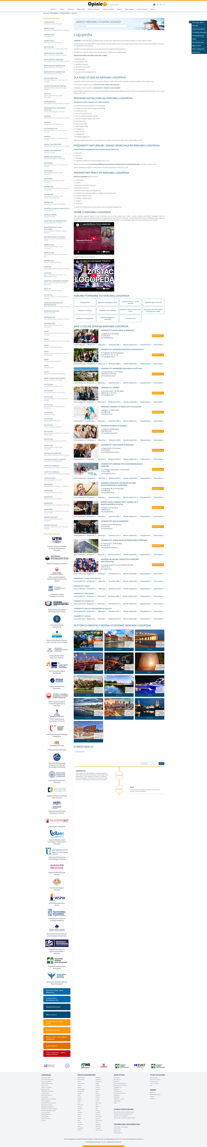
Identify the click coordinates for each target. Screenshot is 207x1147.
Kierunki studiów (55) (129, 535)
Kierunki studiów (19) (130, 459)
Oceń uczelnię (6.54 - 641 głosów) (84, 497)
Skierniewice (99, 1116)
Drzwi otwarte (158, 345)
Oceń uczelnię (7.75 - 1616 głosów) (84, 581)
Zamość (80, 1130)
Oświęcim (80, 1108)
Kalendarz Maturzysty (46, 1083)
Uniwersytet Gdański (110, 387)
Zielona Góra (99, 1130)
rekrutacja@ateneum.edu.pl (109, 433)
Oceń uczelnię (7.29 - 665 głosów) (84, 383)
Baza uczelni (81, 9)
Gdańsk (80, 1085)
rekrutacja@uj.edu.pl (107, 338)
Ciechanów (98, 1081)
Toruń (97, 1122)
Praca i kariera (129, 9)
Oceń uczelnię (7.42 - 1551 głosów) (84, 364)
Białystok (98, 1077)
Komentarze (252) (114, 516)
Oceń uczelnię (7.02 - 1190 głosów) (84, 478)
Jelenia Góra (81, 1091)
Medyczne (116, 1081)
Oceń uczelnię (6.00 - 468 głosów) (84, 619)
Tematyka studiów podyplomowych (123, 1114)
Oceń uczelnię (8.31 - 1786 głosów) (84, 345)
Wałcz (79, 1126)
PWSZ (115, 1103)
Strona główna (54, 13)
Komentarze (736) (114, 589)
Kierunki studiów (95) (130, 402)
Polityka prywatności (155, 1094)
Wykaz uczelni (196, 45)
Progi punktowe (145, 345)
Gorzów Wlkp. (81, 1089)
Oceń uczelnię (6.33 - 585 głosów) (84, 516)
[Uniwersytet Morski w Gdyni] (116, 1065)
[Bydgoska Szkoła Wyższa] (80, 1065)
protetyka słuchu (130, 318)
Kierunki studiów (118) (130, 596)
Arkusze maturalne (46, 1081)
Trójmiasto (80, 1124)
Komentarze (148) (114, 421)
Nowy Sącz (98, 1103)
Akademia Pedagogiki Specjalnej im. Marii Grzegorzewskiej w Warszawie (118, 484)
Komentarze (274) (114, 619)
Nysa (97, 1105)
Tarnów (79, 1122)
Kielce (97, 1093)
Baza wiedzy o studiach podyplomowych (124, 1118)
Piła (97, 1108)
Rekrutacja (101, 345)
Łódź (79, 1103)
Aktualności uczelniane (53, 1030)
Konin (79, 1095)
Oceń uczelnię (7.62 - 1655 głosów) (84, 589)
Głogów (80, 1087)
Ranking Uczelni (45, 1089)
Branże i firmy (117, 1129)
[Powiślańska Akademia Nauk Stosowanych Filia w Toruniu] (62, 1066)
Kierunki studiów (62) (130, 364)
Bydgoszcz (98, 1079)
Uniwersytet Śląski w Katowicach (87, 578)
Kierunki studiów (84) (130, 554)
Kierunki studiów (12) (130, 440)
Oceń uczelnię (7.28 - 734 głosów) (84, 402)
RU (164, 5)
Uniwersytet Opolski (82, 616)
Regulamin (152, 1092)
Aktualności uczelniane (47, 1091)
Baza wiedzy (117, 1131)
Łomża (97, 1101)
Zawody (119, 9)
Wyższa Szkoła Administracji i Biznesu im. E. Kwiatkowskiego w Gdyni (119, 503)
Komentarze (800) (114, 364)
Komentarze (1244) (114, 402)
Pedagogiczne (117, 1087)
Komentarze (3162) (114, 554)
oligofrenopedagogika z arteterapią (107, 318)
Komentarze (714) (114, 535)
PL (158, 5)
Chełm (79, 1081)
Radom (79, 1114)
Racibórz (98, 1112)
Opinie (194, 39)
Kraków (79, 1097)
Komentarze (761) (114, 478)
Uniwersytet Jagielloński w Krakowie (117, 330)
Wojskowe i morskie (119, 1099)
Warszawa (98, 1126)
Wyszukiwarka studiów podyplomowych (124, 1112)
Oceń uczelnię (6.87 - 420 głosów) (84, 611)
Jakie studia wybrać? (46, 1095)
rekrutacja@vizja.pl (106, 528)
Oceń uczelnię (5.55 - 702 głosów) (84, 554)
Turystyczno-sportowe (119, 1093)
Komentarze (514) (114, 604)
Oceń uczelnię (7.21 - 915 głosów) (84, 596)
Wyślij (161, 763)
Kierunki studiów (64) (129, 619)
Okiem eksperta (118, 1133)
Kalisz (97, 1091)
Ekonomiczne (117, 1079)
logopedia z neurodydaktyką (84, 318)
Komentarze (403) (114, 440)
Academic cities (154, 1081)
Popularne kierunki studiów (48, 1110)
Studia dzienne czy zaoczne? (48, 1103)
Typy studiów (44, 1097)
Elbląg (97, 1083)
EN (161, 5)
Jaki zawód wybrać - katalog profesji (54, 1022)
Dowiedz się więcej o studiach (49, 1108)
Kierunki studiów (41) (129, 604)
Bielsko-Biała (81, 1079)
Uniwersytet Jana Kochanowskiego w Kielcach (93, 609)
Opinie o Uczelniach (46, 1087)
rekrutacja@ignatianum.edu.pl (110, 452)
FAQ (151, 1085)
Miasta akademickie (198, 49)
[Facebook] (154, 5)
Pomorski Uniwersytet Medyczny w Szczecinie (121, 407)
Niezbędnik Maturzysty (53, 1007)
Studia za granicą (51, 1046)
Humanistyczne (118, 1091)
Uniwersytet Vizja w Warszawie (114, 521)
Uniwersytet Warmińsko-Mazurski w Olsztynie (121, 368)
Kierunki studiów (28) (129, 574)
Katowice (80, 1093)
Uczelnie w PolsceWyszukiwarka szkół (52, 999)
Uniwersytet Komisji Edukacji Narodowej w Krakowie (124, 540)
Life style (43, 1120)
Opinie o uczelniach (93, 9)
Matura (53, 9)
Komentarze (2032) (114, 459)
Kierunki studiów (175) (130, 345)
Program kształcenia (198, 29)
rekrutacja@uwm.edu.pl (108, 376)
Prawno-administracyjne (120, 1083)
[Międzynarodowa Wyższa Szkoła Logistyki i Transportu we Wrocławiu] (134, 1065)
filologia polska (84, 302)
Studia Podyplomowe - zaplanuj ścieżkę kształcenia (56, 1053)
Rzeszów (98, 1114)
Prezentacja (157, 336)
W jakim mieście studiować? (48, 1099)
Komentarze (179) (114, 574)
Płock (79, 1110)
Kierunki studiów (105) (130, 581)
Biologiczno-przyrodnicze (120, 1085)
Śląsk (79, 1120)
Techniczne (117, 1077)
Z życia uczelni (45, 1093)
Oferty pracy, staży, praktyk (121, 1127)
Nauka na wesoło (45, 1118)
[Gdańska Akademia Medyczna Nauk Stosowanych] (152, 1065)
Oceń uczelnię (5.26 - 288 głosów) (84, 574)
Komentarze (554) (114, 497)
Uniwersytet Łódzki (82, 586)
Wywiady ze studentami (47, 1106)
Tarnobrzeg (99, 1120)
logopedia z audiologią (85, 310)
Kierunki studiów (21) (130, 589)
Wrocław (98, 1128)
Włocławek (80, 1128)
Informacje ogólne (198, 22)
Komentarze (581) (114, 383)
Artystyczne (117, 1097)
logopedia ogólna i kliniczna (153, 302)
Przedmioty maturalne (199, 32)
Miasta (153, 9)
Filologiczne (117, 1095)
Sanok (79, 1116)
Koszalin (98, 1095)
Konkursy (152, 1098)
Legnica (80, 1099)
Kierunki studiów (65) (129, 611)
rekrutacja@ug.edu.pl (107, 395)
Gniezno (98, 1087)
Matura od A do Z (51, 1015)
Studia (62, 9)
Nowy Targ (80, 1105)
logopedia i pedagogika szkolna (107, 302)
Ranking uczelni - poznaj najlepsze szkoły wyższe (56, 1038)
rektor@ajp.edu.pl (106, 569)
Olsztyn (79, 1106)
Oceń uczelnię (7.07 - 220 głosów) (84, 459)
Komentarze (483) (113, 596)
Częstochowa (81, 1083)
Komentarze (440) (114, 345)
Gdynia (97, 1085)
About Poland (153, 1077)
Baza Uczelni (44, 1085)
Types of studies (154, 1083)
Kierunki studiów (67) (129, 383)
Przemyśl (80, 1112)
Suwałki (79, 1118)
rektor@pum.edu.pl (107, 414)
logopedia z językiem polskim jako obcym (130, 310)
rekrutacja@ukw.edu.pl (108, 357)
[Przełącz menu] (190, 22)
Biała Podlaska (81, 1077)
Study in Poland (141, 9)
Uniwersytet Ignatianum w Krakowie (117, 445)
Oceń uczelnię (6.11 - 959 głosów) (84, 535)
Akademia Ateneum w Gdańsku (114, 426)
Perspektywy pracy (198, 36)
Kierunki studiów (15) (129, 421)
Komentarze (196, 52)
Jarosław (98, 1089)
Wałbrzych (98, 1124)
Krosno (97, 1097)
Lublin (79, 1101)
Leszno (97, 1099)
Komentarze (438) (114, 581)
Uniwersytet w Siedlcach (84, 601)
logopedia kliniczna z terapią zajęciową (130, 302)
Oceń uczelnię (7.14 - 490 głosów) (84, 421)
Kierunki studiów (107, 9)
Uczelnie (70, 9)
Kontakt (152, 1096)
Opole (97, 1106)
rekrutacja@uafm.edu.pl (108, 473)
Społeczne (116, 1089)
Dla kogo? (195, 26)
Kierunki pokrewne (198, 42)
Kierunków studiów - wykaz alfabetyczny (54, 991)
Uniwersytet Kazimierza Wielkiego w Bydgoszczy (122, 349)
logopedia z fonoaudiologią (107, 310)
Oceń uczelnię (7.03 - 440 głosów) (84, 604)
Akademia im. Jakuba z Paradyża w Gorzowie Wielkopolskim (120, 560)
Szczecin (98, 1118)
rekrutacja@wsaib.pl (107, 512)
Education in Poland (155, 1079)
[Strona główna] (103, 4)
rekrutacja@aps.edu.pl (107, 492)
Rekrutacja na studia (46, 1105)
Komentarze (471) (114, 611)
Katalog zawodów (46, 1114)
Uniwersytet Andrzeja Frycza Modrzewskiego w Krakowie (122, 465)
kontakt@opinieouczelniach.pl (134, 1139)
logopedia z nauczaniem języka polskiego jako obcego (153, 310)
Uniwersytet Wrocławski (84, 593)
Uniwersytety (117, 1101)
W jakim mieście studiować (121, 1116)
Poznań (98, 1110)
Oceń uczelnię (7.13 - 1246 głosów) (84, 440)
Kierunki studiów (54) (130, 478)
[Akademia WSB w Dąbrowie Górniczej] (98, 1065)
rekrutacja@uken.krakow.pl (109, 547)
